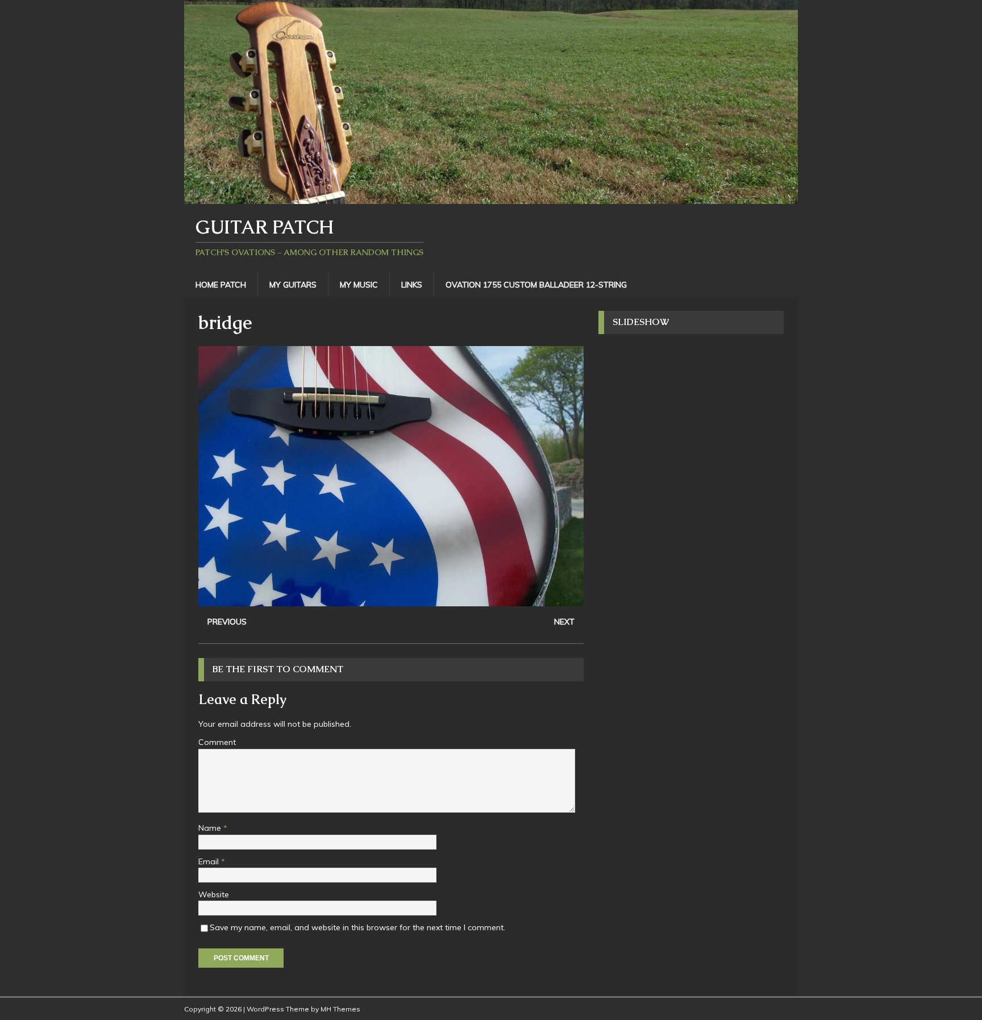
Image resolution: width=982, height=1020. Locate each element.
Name (210, 828)
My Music (359, 285)
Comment (217, 742)
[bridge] (391, 600)
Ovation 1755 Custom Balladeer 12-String (536, 285)
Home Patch (220, 285)
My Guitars (293, 285)
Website (213, 894)
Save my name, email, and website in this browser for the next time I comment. (357, 927)
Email (209, 861)
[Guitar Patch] (491, 197)
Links (411, 285)
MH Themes (340, 1009)
